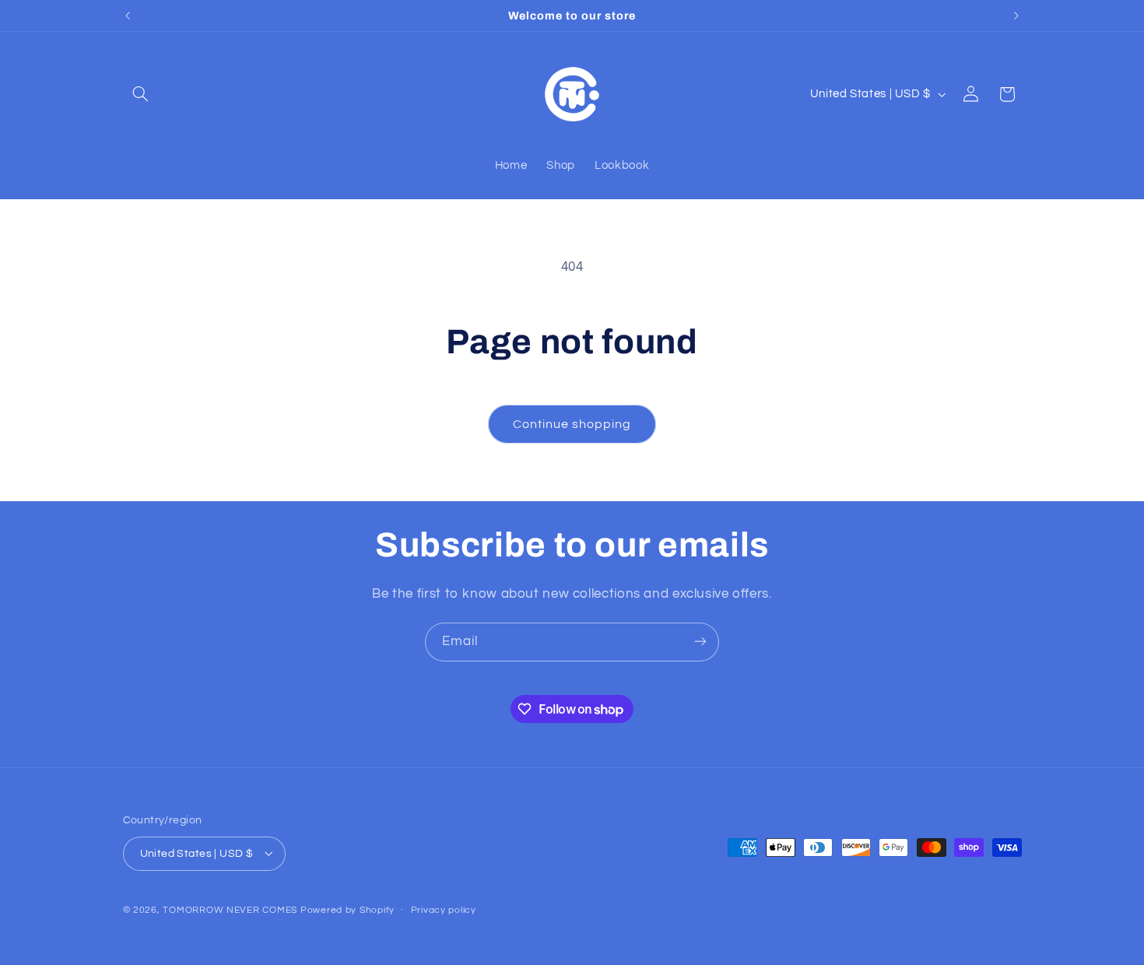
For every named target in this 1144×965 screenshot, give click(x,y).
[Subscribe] (700, 642)
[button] (141, 94)
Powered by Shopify (347, 909)
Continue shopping (572, 424)
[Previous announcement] (128, 15)
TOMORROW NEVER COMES (230, 909)
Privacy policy (443, 910)
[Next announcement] (1016, 15)
